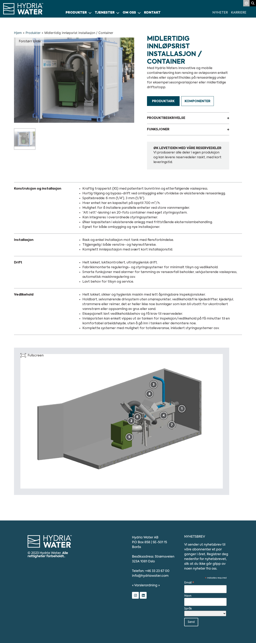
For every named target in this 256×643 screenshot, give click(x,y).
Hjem (18, 33)
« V (144, 585)
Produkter (76, 12)
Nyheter (220, 12)
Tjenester (105, 12)
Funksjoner (158, 129)
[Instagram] (135, 595)
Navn (187, 596)
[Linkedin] (143, 595)
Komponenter (197, 101)
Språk (188, 608)
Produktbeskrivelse (166, 118)
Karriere (238, 12)
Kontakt (152, 12)
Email (189, 583)
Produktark (163, 101)
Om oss (129, 12)
